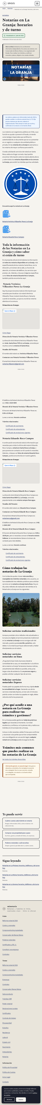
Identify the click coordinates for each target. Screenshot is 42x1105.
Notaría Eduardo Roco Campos (13, 237)
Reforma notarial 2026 (10, 920)
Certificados (6, 1013)
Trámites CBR (7, 999)
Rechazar (9, 1099)
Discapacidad (7, 1023)
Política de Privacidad (9, 1067)
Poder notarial (7, 1004)
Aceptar (21, 1099)
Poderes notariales (8, 940)
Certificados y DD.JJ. (9, 945)
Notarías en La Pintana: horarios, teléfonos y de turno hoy (21, 866)
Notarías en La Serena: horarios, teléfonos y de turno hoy (20, 885)
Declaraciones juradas (10, 1008)
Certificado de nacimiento (14, 426)
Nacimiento (6, 1047)
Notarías (10, 8)
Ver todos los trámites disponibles (14, 759)
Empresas (5, 979)
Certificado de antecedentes (15, 429)
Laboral (5, 1037)
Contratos (5, 954)
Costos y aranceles (8, 925)
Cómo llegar (6, 333)
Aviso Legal (6, 1077)
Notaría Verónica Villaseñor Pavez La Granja (17, 221)
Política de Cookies (8, 1072)
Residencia (6, 1032)
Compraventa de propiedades (12, 930)
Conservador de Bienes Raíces (12, 935)
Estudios (5, 1028)
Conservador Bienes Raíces (11, 989)
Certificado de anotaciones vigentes (18, 432)
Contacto (5, 1082)
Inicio (4, 8)
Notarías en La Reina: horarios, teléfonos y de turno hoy (20, 876)
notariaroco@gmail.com (11, 518)
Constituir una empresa (10, 949)
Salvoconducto (7, 994)
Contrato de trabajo (9, 1018)
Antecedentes (7, 1052)
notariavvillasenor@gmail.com (13, 364)
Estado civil (6, 1042)
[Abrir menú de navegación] (37, 3)
